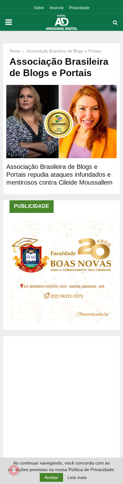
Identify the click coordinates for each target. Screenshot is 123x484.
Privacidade (79, 8)
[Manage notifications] (14, 470)
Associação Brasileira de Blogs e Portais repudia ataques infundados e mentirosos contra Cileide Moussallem (59, 174)
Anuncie (57, 8)
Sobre (39, 8)
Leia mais (77, 477)
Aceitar (51, 477)
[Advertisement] (61, 403)
